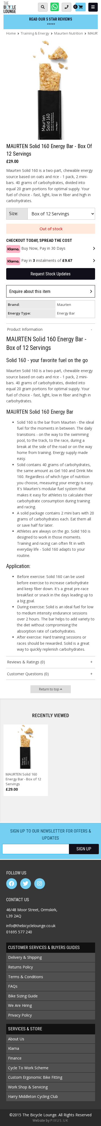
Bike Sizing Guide (23, 995)
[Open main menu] (93, 7)
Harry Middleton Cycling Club (33, 1096)
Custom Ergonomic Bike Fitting (35, 1077)
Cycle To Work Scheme (28, 1067)
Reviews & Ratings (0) (26, 661)
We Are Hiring (20, 1005)
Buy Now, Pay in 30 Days (43, 248)
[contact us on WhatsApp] (54, 7)
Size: (13, 213)
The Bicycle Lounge (10, 7)
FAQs (13, 986)
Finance (15, 1058)
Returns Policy (20, 967)
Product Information (25, 329)
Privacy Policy (20, 1015)
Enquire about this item (29, 291)
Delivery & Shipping (25, 957)
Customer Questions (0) (28, 673)
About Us (16, 1038)
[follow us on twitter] (25, 883)
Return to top (49, 689)
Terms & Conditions (25, 976)
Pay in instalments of (46, 260)
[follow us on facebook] (11, 883)
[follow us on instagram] (39, 883)
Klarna (13, 1048)
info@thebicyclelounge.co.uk (30, 925)
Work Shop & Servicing (28, 1087)
